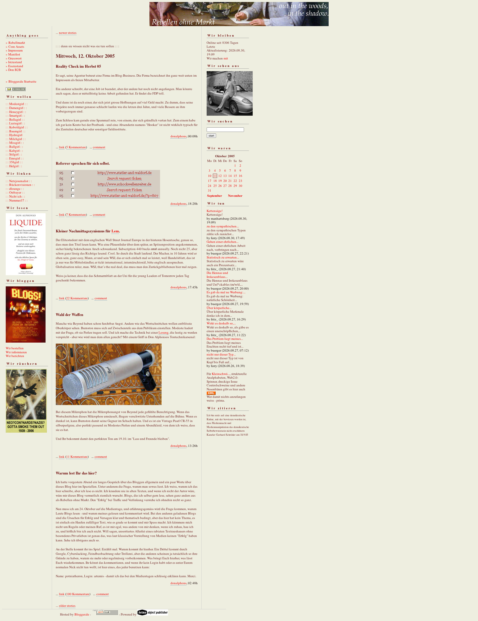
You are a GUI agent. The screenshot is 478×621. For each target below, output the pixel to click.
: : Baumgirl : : (15, 131)
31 (209, 190)
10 (209, 175)
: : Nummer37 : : (17, 200)
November (235, 195)
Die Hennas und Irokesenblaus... (217, 274)
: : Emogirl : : (15, 158)
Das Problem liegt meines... (225, 338)
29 (235, 185)
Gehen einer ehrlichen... (223, 241)
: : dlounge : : (15, 188)
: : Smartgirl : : (15, 115)
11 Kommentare (77, 456)
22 (235, 180)
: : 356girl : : (14, 162)
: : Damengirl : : (16, 107)
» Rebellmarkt (15, 42)
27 (225, 185)
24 (209, 185)
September (214, 195)
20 (225, 180)
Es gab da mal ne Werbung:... (226, 292)
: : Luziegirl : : (15, 123)
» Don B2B (13, 69)
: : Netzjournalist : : (19, 181)
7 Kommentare (76, 214)
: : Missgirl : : (15, 142)
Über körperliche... (219, 308)
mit (226, 58)
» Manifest (13, 54)
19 (220, 180)
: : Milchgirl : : (16, 139)
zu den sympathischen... (223, 226)
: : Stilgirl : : (14, 154)
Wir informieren (16, 352)
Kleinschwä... (221, 373)
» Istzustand (14, 62)
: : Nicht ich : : (15, 196)
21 (230, 180)
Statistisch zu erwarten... (223, 257)
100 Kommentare (77, 594)
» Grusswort (14, 58)
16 (240, 175)
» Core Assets (15, 46)
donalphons (178, 136)
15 (235, 175)
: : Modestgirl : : (17, 104)
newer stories (67, 32)
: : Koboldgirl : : (17, 127)
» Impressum (14, 50)
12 (220, 175)
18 (215, 180)
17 (209, 180)
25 (215, 185)
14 (230, 175)
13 (225, 175)
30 (240, 185)
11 (215, 175)
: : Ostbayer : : (15, 192)
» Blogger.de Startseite (21, 81)
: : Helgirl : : (14, 166)
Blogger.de (81, 614)
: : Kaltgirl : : (14, 150)
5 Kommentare (76, 147)
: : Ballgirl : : (14, 146)
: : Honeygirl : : (16, 111)
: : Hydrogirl (14, 135)
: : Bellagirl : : (15, 119)
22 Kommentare (77, 298)
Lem (115, 231)
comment (99, 147)
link (61, 147)
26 (220, 185)
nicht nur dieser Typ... (221, 354)
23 (240, 180)
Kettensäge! (215, 210)
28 (230, 185)
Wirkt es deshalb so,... (221, 323)
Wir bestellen (15, 348)
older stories (67, 605)
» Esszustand (14, 66)
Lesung (164, 332)
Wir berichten (15, 356)
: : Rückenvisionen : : (20, 184)
